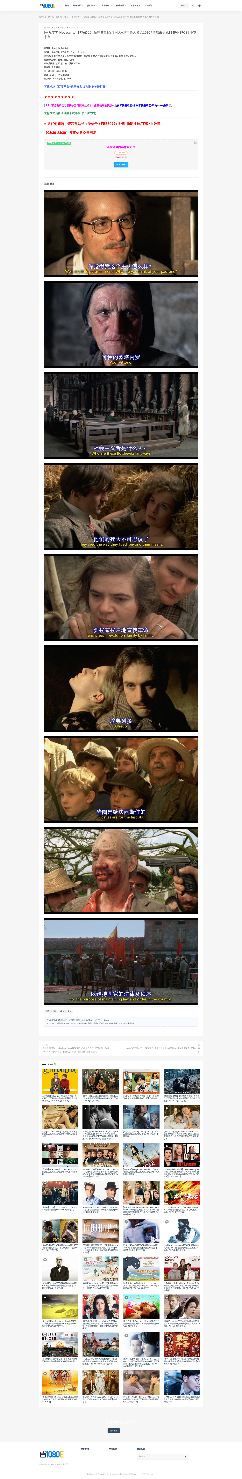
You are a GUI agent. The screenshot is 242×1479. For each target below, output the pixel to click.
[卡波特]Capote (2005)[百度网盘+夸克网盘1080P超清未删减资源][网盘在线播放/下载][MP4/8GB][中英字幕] (60, 1285)
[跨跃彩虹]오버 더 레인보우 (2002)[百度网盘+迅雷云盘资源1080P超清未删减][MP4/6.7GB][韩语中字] (141, 1399)
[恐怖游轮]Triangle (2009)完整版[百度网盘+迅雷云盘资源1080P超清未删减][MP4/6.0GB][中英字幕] (141, 1172)
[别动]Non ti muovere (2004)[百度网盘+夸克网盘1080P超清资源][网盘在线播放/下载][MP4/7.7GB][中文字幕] (181, 1247)
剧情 (47, 1011)
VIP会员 (148, 6)
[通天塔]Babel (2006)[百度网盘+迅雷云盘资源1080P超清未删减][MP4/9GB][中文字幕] (59, 1172)
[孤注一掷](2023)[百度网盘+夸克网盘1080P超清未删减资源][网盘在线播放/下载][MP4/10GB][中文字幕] (100, 1098)
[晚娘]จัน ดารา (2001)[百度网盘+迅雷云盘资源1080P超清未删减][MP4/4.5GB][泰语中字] (59, 1134)
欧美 (66, 17)
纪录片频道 (135, 6)
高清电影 (59, 17)
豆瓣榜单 (63, 27)
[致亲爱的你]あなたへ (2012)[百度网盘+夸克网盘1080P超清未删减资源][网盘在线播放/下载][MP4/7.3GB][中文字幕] (100, 1285)
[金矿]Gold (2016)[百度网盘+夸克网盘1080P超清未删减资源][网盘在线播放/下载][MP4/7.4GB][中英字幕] (60, 1247)
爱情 (69, 1011)
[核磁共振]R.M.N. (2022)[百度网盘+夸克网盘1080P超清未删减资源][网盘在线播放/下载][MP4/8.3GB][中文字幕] (182, 1098)
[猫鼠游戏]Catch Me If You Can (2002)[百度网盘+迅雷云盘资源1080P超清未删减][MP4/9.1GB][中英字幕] (100, 1210)
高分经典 (72, 27)
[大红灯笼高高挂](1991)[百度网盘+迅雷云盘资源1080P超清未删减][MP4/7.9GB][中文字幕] (162, 1050)
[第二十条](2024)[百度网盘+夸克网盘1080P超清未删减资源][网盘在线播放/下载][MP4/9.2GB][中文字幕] (182, 1361)
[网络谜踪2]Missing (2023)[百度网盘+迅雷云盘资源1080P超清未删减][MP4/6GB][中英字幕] (141, 1134)
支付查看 (122, 164)
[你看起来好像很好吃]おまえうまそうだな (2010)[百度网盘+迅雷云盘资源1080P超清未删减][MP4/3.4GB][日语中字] (141, 1285)
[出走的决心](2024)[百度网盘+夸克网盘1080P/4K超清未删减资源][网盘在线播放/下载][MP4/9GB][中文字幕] (181, 1210)
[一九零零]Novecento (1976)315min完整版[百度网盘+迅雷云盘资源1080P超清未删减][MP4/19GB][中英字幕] (94, 1023)
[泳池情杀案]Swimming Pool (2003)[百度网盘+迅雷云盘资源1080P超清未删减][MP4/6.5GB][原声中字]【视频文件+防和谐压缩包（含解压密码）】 (76, 1050)
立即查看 (113, 1431)
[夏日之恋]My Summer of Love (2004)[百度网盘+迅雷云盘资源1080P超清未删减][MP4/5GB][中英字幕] (141, 1323)
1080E (51, 17)
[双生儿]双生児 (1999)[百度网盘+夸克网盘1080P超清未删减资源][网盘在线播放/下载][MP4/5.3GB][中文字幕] (141, 1247)
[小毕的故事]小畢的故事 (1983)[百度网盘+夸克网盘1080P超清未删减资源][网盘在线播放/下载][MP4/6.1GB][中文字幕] (99, 1361)
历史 (55, 1011)
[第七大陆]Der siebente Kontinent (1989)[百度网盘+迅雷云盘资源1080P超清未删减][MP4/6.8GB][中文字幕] (59, 1323)
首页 (67, 6)
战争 (62, 1011)
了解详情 (128, 1431)
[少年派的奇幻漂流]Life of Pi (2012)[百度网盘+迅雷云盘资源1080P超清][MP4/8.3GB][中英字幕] (60, 1399)
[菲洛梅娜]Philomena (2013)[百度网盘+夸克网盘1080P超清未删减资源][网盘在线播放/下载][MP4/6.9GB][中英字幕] (59, 1098)
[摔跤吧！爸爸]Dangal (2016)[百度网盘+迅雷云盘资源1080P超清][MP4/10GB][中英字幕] (100, 1399)
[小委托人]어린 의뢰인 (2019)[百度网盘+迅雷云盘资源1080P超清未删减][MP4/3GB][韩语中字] (182, 1399)
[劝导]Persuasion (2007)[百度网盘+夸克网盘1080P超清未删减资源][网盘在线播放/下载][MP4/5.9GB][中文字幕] (182, 1323)
